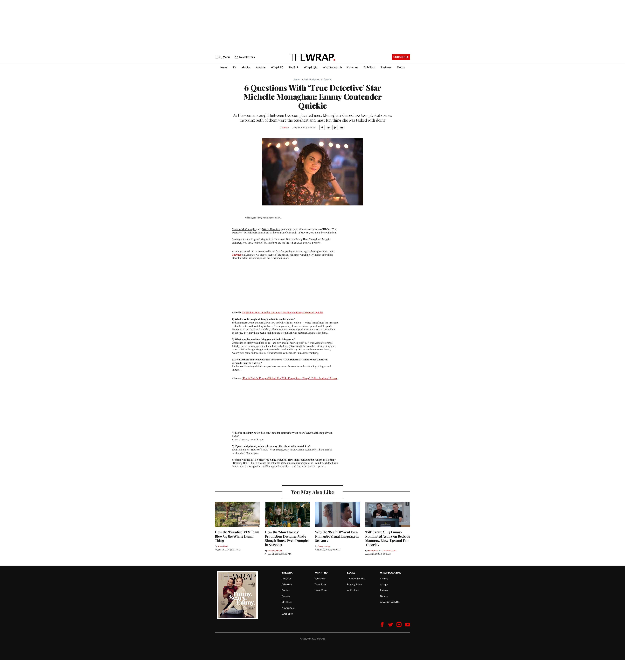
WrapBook (287, 613)
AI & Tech (369, 67)
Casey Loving (324, 546)
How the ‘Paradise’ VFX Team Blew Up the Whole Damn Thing (237, 536)
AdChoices (353, 590)
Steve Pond (222, 546)
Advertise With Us (389, 602)
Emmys (384, 590)
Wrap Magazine (390, 572)
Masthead (287, 602)
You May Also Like (312, 491)
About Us (286, 578)
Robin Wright (239, 449)
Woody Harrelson (271, 229)
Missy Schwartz (275, 550)
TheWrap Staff (389, 550)
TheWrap (237, 254)
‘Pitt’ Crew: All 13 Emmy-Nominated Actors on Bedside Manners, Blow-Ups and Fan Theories (387, 538)
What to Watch (332, 67)
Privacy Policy (354, 584)
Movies (246, 67)
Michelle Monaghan (258, 232)
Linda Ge (285, 127)
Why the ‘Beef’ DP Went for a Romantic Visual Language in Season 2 (337, 536)
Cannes (384, 578)
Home (297, 79)
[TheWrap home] (312, 57)
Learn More (320, 590)
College (384, 584)
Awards (260, 67)
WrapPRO (277, 67)
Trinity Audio (262, 218)
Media (401, 67)
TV (234, 67)
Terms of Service (356, 578)
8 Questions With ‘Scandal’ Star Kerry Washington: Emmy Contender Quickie (282, 312)
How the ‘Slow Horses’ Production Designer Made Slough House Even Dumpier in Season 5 (287, 538)
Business (386, 67)
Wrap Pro (321, 572)
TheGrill (294, 67)
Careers (286, 596)
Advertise (287, 584)
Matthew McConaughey (244, 229)
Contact (286, 590)
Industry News (311, 79)
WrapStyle (311, 67)
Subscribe (401, 57)
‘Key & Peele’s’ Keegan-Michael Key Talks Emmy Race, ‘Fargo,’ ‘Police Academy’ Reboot (289, 378)
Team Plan (320, 584)
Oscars (384, 596)
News (223, 67)
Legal (351, 572)
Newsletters (247, 57)
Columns (352, 67)
